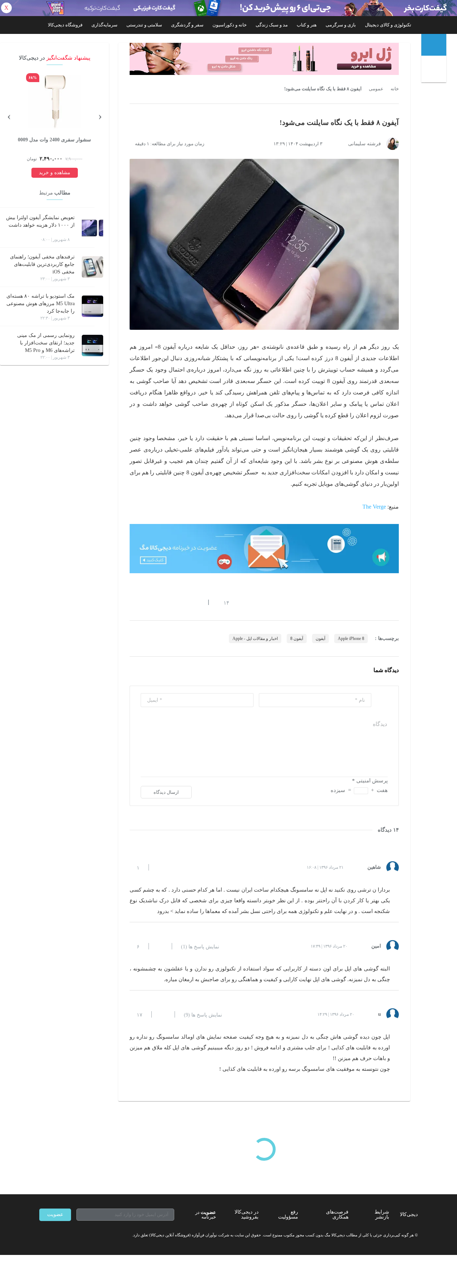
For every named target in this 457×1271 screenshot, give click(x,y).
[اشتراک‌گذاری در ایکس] (158, 602)
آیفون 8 (296, 638)
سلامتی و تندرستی (144, 24)
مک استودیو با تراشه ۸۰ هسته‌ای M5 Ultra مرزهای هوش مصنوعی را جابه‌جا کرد (40, 303)
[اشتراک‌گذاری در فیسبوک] (171, 602)
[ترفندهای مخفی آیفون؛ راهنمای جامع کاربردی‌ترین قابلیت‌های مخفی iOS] (92, 267)
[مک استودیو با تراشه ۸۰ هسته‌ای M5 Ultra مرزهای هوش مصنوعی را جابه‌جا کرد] (92, 306)
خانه (395, 88)
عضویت (55, 1214)
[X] (68, 1235)
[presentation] (100, 115)
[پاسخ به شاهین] (160, 867)
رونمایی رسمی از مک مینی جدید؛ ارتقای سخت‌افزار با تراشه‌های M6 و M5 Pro (46, 343)
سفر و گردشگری (187, 24)
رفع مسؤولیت (288, 1214)
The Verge (374, 507)
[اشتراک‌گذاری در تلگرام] (132, 602)
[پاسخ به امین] (160, 946)
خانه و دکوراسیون (229, 24)
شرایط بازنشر (382, 1214)
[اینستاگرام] (55, 1235)
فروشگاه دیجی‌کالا (65, 24)
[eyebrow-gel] (264, 59)
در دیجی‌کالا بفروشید (246, 1214)
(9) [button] (203, 1015)
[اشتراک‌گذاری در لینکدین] (184, 602)
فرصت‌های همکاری (337, 1214)
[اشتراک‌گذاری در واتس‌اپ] (145, 602)
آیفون (320, 638)
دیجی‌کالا (409, 1214)
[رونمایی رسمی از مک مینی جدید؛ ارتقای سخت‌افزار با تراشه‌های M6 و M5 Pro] (92, 345)
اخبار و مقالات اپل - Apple (255, 638)
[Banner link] (228, 8)
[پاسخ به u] (163, 1014)
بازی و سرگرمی (341, 24)
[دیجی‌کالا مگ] (433, 45)
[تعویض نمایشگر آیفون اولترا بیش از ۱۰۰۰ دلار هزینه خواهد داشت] (92, 227)
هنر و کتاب (307, 24)
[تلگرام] (42, 1235)
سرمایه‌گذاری (104, 24)
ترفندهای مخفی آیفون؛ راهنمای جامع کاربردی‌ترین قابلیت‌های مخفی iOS (42, 264)
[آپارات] (81, 1235)
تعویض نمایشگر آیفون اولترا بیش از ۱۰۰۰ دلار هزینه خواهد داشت (40, 221)
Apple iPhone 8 (351, 638)
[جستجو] (434, 70)
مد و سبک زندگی (272, 24)
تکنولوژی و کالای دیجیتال (388, 24)
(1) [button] (200, 946)
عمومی (376, 88)
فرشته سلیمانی (364, 143)
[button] (222, 602)
